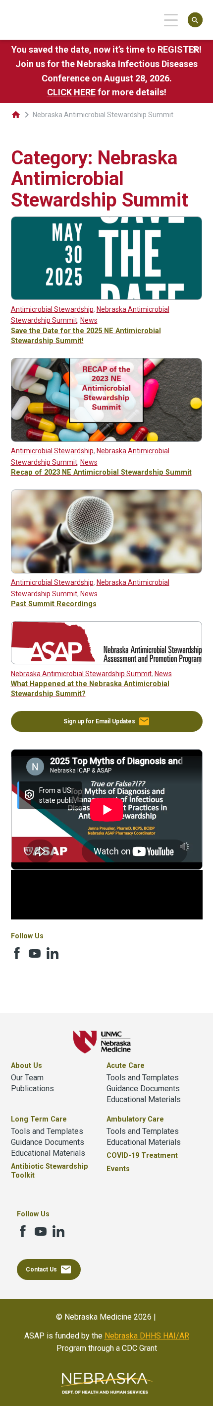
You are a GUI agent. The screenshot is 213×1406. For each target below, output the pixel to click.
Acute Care (125, 1065)
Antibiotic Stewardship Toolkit (49, 1170)
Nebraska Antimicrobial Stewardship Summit (81, 674)
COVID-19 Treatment (142, 1155)
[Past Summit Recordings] (107, 570)
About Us (26, 1065)
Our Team (27, 1077)
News (89, 320)
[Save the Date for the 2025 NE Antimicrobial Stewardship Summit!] (107, 297)
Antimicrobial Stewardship (52, 309)
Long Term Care (39, 1119)
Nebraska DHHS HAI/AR (147, 1335)
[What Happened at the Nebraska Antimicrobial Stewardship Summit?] (107, 661)
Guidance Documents (143, 1088)
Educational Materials (143, 1099)
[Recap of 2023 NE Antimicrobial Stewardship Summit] (107, 439)
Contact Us (49, 1269)
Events (118, 1169)
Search (195, 20)
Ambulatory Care (135, 1119)
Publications (32, 1088)
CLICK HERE (71, 92)
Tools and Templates (142, 1077)
